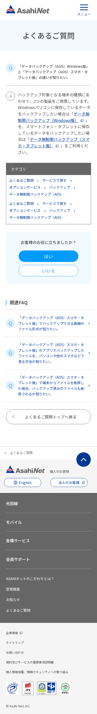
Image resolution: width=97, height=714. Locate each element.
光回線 (12, 503)
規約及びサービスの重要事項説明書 (30, 662)
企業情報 (12, 633)
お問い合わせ (15, 652)
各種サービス (18, 540)
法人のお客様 (68, 482)
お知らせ (13, 599)
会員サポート (18, 559)
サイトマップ (15, 642)
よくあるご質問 (21, 452)
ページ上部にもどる (83, 459)
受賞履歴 (13, 589)
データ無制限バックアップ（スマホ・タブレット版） (54, 142)
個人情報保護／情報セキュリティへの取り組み (37, 672)
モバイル (14, 522)
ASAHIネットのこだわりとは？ (30, 578)
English (25, 482)
